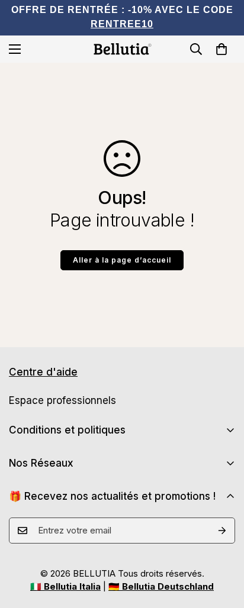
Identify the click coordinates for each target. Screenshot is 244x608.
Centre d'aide (43, 372)
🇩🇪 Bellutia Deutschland (161, 586)
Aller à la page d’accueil (122, 260)
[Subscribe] (222, 531)
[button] (221, 49)
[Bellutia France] (122, 49)
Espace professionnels (62, 400)
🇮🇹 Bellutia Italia (65, 586)
